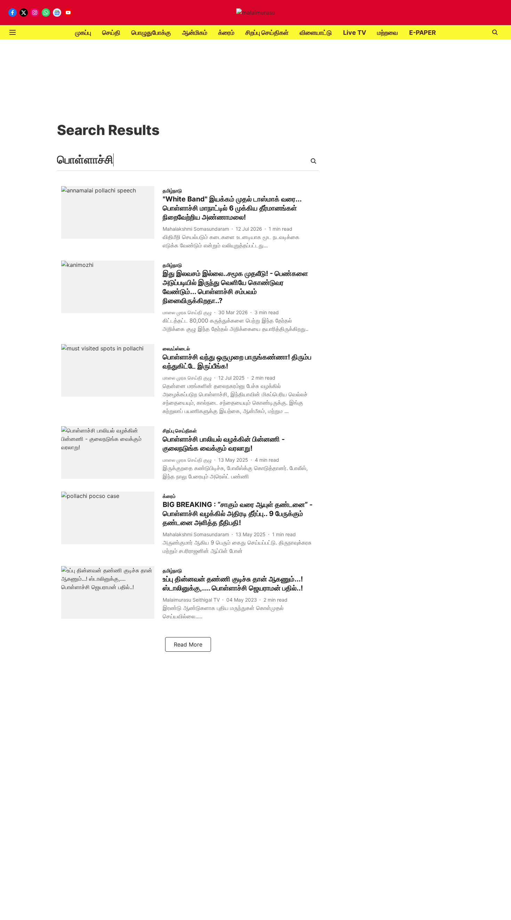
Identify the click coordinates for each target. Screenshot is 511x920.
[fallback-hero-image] (112, 219)
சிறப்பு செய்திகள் (267, 32)
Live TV (354, 32)
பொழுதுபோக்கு (151, 32)
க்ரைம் (226, 32)
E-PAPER (422, 32)
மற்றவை (387, 32)
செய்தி (111, 32)
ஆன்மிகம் (194, 32)
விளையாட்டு (316, 32)
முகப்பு (83, 32)
